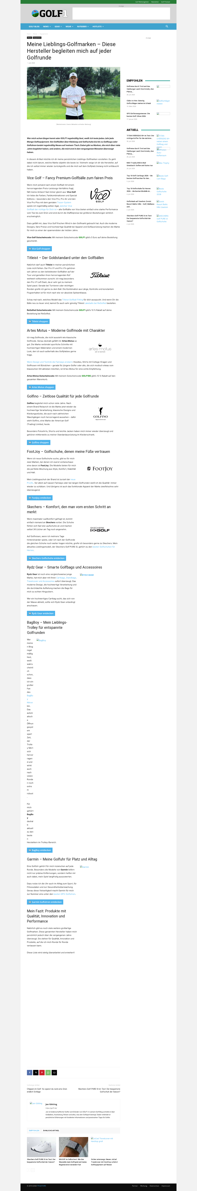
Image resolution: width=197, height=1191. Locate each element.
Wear (68, 26)
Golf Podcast (165, 2)
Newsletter (155, 2)
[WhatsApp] (48, 1072)
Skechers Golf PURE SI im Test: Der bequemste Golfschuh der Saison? (99, 1090)
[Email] (54, 1072)
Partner (135, 1186)
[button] (167, 26)
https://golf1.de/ (51, 1108)
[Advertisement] (121, 13)
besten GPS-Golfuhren (64, 894)
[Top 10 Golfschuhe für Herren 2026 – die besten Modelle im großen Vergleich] (163, 192)
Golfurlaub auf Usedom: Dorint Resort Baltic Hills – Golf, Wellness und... (140, 204)
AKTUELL (132, 130)
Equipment (37, 38)
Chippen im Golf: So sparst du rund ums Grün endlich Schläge (47, 1090)
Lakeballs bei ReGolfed (95, 303)
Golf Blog (34, 26)
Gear (57, 26)
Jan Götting (51, 1104)
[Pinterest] (42, 1072)
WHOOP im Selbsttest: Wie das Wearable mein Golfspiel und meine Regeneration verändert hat (73, 1162)
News (46, 26)
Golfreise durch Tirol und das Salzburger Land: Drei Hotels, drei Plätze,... (140, 89)
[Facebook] (29, 1072)
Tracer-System (64, 202)
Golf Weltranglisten (142, 2)
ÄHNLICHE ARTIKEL (51, 1131)
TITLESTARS (41, 1186)
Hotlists (97, 26)
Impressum (166, 1186)
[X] (35, 1072)
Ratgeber (82, 26)
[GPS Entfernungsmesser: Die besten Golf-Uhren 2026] (163, 117)
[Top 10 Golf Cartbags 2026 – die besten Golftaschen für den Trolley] (163, 179)
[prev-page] (28, 1170)
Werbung (143, 1186)
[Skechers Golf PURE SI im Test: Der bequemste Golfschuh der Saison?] (41, 1147)
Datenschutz (154, 1186)
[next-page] (33, 1170)
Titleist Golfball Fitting (72, 299)
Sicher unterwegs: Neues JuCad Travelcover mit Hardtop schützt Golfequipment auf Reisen (104, 1162)
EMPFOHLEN (34, 1131)
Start (29, 34)
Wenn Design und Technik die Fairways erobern (49, 362)
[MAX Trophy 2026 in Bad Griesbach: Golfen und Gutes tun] (163, 166)
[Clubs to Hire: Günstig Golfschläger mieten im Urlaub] (163, 104)
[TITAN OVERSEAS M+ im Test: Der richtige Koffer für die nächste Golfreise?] (163, 145)
